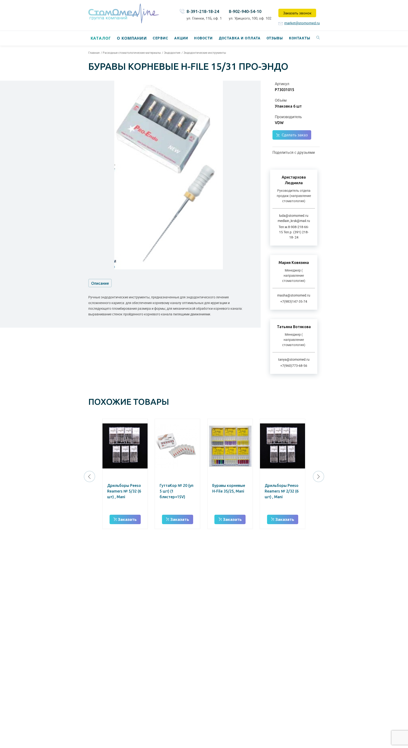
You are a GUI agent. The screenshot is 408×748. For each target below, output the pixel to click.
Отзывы (275, 38)
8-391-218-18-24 (203, 11)
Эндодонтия (172, 52)
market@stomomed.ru (302, 23)
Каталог (101, 38)
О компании (132, 38)
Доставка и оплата (239, 38)
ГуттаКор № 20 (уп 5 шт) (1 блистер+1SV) (176, 491)
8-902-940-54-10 (245, 11)
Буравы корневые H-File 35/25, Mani (228, 488)
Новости (203, 38)
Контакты (299, 38)
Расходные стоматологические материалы (132, 52)
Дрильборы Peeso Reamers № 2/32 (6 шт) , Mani (281, 491)
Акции (181, 38)
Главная (94, 52)
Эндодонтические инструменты (204, 52)
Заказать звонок (297, 13)
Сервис (160, 38)
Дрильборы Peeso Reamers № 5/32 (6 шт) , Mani (124, 491)
